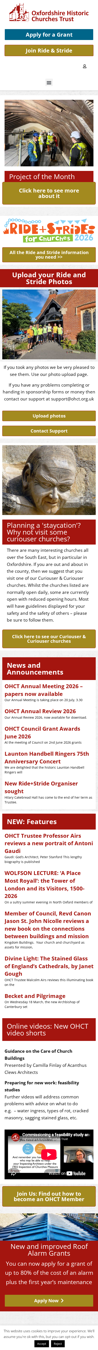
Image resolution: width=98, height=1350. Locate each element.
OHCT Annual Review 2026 (40, 711)
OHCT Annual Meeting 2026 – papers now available (44, 690)
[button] (49, 82)
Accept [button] (41, 1344)
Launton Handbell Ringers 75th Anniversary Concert (47, 757)
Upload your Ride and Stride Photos (49, 278)
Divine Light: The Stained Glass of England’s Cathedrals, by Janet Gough (49, 966)
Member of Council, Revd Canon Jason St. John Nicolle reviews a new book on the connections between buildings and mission (48, 925)
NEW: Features (32, 821)
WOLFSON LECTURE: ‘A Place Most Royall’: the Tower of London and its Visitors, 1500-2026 (45, 884)
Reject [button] (58, 1344)
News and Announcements (35, 668)
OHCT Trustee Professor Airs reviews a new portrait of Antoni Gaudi (49, 843)
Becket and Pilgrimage (35, 996)
